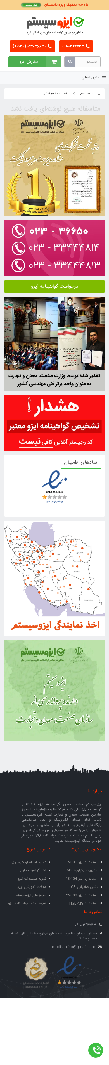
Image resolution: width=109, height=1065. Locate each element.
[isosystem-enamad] (69, 973)
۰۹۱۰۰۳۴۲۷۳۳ (73, 46)
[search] (69, 61)
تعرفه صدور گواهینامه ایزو (27, 903)
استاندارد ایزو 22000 (82, 895)
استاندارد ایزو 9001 (83, 862)
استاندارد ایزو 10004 (82, 879)
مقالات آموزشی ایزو (31, 887)
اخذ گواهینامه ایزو (33, 870)
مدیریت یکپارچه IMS (82, 870)
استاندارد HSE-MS (83, 903)
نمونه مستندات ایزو (32, 879)
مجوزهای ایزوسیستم (31, 895)
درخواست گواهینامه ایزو (54, 286)
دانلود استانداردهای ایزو (28, 862)
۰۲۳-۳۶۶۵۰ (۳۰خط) (30, 46)
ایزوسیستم (86, 93)
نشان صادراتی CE (84, 887)
